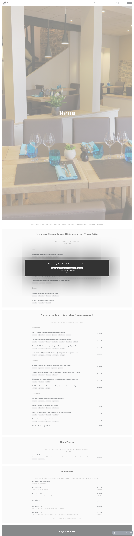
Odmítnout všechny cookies (68, 268)
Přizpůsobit (79, 268)
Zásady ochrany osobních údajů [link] (67, 270)
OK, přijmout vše (56, 268)
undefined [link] (67, 272)
